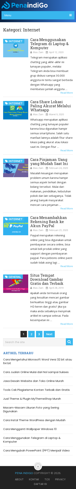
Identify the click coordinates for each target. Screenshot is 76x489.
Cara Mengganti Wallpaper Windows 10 (30, 429)
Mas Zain (38, 52)
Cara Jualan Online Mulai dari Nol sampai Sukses (36, 372)
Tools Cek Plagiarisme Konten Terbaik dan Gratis (36, 390)
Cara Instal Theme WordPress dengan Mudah (34, 420)
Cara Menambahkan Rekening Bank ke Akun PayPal (48, 221)
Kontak (34, 479)
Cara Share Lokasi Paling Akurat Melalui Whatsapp (50, 105)
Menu (7, 15)
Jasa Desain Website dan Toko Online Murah (33, 381)
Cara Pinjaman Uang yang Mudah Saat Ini (49, 161)
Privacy (60, 479)
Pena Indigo (24, 473)
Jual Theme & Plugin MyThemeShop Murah (32, 399)
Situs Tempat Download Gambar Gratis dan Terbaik (46, 279)
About (19, 479)
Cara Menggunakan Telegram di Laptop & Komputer (49, 43)
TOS (47, 479)
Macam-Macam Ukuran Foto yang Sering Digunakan (31, 409)
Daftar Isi (40, 484)
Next (49, 334)
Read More (67, 92)
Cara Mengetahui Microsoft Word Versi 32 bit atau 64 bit (37, 361)
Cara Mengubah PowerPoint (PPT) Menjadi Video (36, 450)
